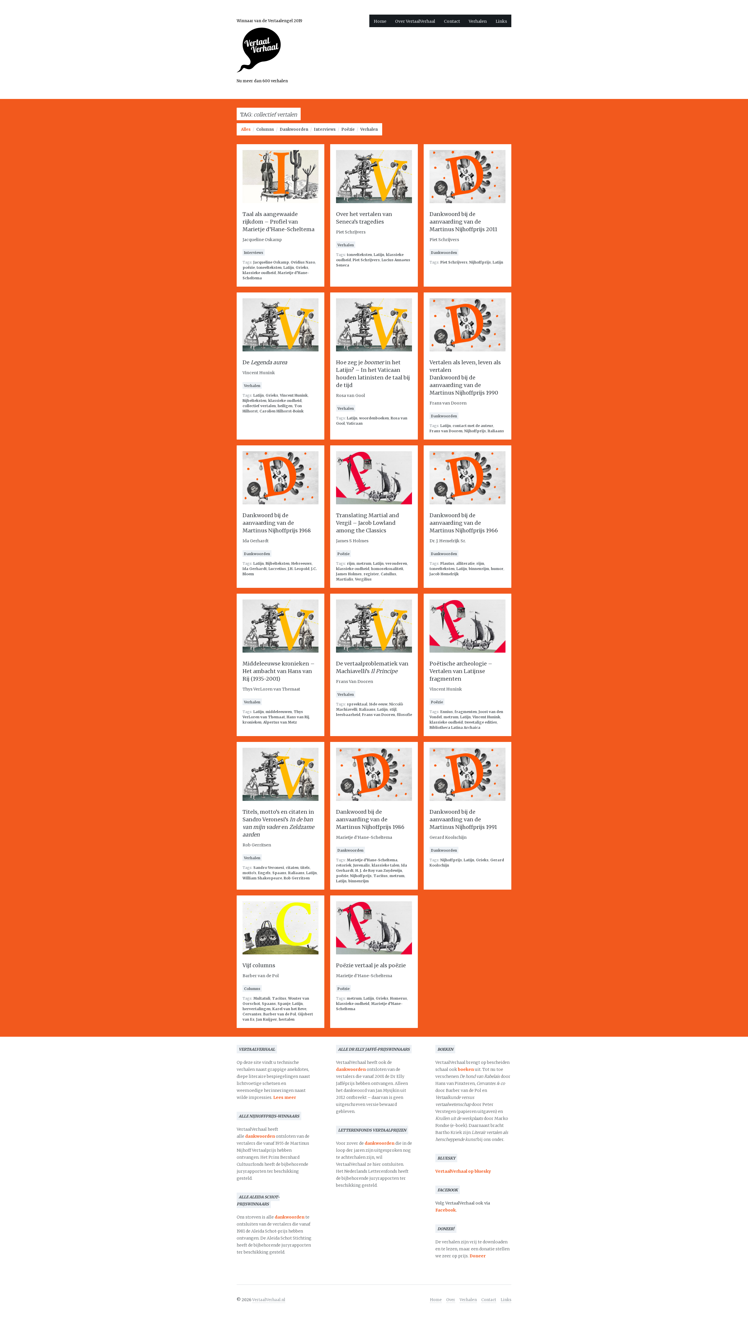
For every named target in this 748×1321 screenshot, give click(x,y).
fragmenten (466, 712)
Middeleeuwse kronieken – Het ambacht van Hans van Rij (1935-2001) (279, 671)
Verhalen (478, 21)
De (265, 362)
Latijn (288, 267)
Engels (264, 873)
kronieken (252, 722)
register (371, 574)
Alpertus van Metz (280, 722)
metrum (363, 563)
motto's (249, 873)
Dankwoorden (294, 129)
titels (305, 867)
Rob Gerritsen (297, 878)
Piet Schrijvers (366, 260)
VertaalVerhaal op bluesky (463, 1171)
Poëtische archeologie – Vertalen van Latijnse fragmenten (461, 671)
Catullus (388, 574)
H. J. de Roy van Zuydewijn (378, 870)
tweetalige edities (481, 722)
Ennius (446, 712)
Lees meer (284, 1097)
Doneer (478, 1256)
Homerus (398, 998)
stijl (392, 709)
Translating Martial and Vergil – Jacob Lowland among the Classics (367, 523)
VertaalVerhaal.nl (268, 1299)
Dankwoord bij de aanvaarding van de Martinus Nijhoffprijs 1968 (277, 523)
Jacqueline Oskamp (271, 262)
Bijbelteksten (254, 400)
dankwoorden (260, 1136)
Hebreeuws (301, 563)
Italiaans (496, 431)
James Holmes (349, 574)
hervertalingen (257, 1009)
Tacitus (380, 876)
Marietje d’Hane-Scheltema (372, 860)
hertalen (287, 1019)
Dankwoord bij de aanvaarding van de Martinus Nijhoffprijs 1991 (463, 819)
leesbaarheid (348, 714)
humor (497, 569)
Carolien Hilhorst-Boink (281, 411)
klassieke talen (385, 865)
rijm (351, 563)
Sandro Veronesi (268, 867)
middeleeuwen (279, 712)
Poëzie (348, 129)
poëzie (249, 267)
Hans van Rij (298, 717)
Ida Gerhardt (255, 569)
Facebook (445, 1210)
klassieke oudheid (259, 273)
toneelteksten (269, 267)
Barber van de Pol (279, 1014)
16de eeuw (378, 704)
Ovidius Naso (303, 262)
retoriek (344, 865)
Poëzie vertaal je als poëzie (371, 965)
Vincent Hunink (294, 395)
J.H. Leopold (298, 569)
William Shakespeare (262, 878)
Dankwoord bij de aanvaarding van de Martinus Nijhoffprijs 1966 (464, 523)
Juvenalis (361, 865)
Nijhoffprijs (480, 262)
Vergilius (363, 579)
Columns (265, 129)
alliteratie (465, 563)
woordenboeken (374, 418)
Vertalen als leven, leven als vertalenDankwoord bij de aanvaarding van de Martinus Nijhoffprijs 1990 (465, 377)
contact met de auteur (473, 426)
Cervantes (252, 1014)
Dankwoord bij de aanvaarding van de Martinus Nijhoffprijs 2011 (463, 222)
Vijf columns (259, 965)
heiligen (285, 406)
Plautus (447, 563)
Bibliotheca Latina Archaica (455, 727)
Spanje (284, 1003)
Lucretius (277, 569)
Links (501, 21)
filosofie (404, 714)
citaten (292, 867)
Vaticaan (355, 423)
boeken (466, 1069)
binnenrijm (479, 569)
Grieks (302, 267)
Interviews (325, 129)
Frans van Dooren (446, 431)
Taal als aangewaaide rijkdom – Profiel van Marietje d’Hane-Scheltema (278, 222)
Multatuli (261, 998)
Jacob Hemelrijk (444, 574)
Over (450, 1299)
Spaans (279, 873)
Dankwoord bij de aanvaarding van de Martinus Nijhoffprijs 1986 (370, 819)
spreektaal (357, 704)
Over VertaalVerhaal (415, 21)
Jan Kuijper (266, 1019)
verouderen (396, 563)
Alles (246, 129)
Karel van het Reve (289, 1009)
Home (380, 21)
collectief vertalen (259, 406)
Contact (452, 21)
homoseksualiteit (387, 569)
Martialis (344, 579)
